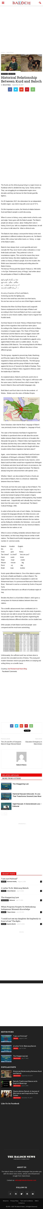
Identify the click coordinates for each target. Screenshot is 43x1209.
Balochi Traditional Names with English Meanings (25, 1082)
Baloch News (7, 85)
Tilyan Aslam (11, 912)
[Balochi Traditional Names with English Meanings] (6, 1083)
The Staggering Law (21, 784)
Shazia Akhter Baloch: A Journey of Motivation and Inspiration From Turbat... (26, 1093)
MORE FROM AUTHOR (11, 778)
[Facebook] (10, 1193)
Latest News (12, 74)
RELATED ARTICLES (10, 775)
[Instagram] (16, 1193)
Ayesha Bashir (11, 924)
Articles (4, 881)
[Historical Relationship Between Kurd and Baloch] (6, 1073)
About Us (5, 1201)
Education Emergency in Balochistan (34, 743)
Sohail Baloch (11, 891)
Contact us (21, 1203)
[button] (40, 3)
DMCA (37, 1201)
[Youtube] (33, 1193)
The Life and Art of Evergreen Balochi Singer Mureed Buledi (11, 743)
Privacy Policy (14, 1201)
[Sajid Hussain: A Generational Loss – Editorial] (6, 806)
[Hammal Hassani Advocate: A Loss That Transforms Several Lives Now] (6, 796)
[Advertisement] (21, 28)
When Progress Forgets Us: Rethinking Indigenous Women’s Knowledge (18, 908)
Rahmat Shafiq (11, 881)
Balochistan (4, 74)
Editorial (12, 900)
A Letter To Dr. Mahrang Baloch (15, 888)
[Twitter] (21, 1193)
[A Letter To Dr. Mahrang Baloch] (6, 1048)
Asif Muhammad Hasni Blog (17, 669)
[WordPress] (27, 1193)
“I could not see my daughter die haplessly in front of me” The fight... (21, 919)
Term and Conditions (26, 1201)
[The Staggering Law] (6, 786)
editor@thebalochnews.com (25, 1180)
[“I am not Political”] (6, 1038)
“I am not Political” (9, 878)
